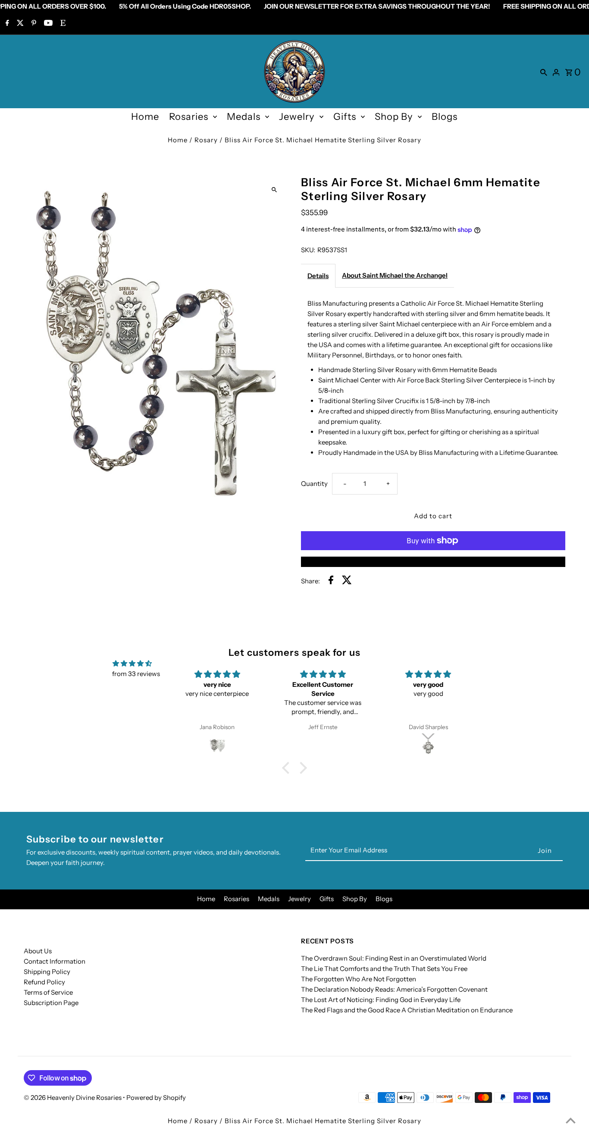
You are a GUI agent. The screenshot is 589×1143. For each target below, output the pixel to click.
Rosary (206, 140)
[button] (288, 767)
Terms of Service (48, 992)
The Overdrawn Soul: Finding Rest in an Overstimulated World (393, 958)
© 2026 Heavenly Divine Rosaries (73, 1097)
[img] (132, 663)
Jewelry (297, 116)
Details (318, 276)
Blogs (444, 116)
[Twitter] (19, 23)
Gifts (344, 116)
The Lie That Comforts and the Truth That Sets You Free (384, 969)
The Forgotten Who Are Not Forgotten (358, 979)
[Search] (543, 72)
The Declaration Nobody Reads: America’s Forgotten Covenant (394, 989)
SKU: (308, 250)
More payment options (433, 561)
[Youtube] (47, 23)
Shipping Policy (47, 972)
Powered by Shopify (156, 1097)
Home (145, 116)
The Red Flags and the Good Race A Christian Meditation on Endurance (407, 1010)
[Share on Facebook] (331, 581)
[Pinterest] (32, 23)
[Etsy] (62, 23)
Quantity (314, 483)
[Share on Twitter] (347, 581)
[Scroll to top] (570, 1120)
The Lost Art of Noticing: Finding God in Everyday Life (381, 1000)
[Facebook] (6, 23)
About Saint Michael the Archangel (395, 275)
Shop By (394, 116)
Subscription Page (51, 1003)
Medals (243, 116)
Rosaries (188, 116)
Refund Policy (44, 982)
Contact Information (54, 961)
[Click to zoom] (274, 189)
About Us (38, 951)
